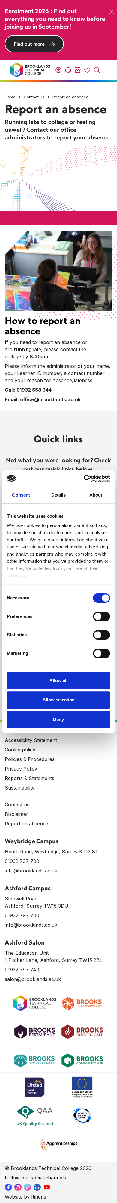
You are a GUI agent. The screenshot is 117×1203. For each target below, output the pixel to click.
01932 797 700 (22, 861)
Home (10, 96)
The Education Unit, (27, 953)
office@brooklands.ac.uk (50, 399)
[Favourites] (87, 70)
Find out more (29, 44)
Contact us (34, 96)
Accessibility (59, 70)
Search (97, 70)
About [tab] (96, 494)
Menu (109, 70)
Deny (58, 719)
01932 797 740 (22, 970)
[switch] (101, 616)
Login (68, 70)
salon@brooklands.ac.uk (33, 979)
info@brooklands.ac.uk (31, 871)
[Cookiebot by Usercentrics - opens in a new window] (84, 478)
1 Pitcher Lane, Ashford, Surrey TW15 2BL (53, 960)
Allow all (59, 680)
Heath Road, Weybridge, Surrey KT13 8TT (53, 852)
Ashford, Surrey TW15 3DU (36, 906)
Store (78, 70)
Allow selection (59, 699)
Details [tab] (58, 494)
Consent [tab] (21, 494)
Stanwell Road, (22, 899)
